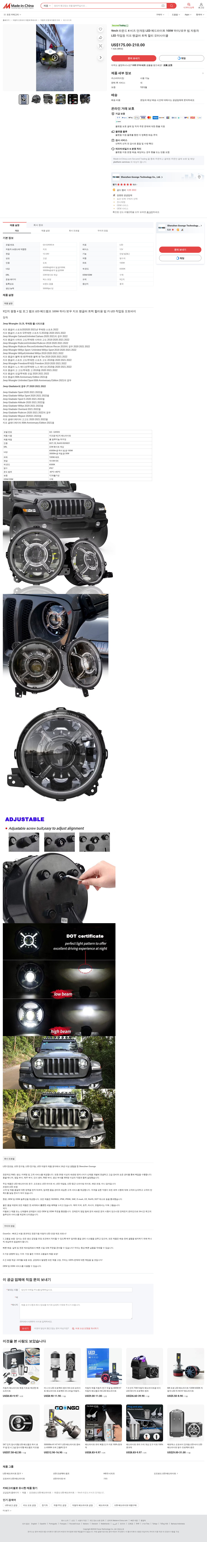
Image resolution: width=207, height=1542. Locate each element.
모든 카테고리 (13, 14)
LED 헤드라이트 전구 (12, 1473)
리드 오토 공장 (29, 1505)
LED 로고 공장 (11, 1505)
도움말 (175, 14)
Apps (187, 14)
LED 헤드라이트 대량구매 (125, 1505)
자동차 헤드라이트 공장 (82, 1505)
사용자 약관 (82, 1520)
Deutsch (95, 1524)
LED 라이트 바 (59, 1478)
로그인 (201, 7)
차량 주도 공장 (60, 1505)
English (34, 1524)
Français (63, 1524)
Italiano (86, 1524)
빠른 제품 (134, 1520)
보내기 (25, 1328)
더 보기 (6, 1510)
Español (43, 1524)
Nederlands (105, 1524)
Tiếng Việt (164, 1524)
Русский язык (74, 1524)
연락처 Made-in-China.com (117, 1520)
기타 (105, 1478)
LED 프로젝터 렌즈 (61, 1473)
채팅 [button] (183, 58)
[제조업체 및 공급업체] (18, 6)
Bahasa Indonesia (178, 1524)
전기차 (45, 1505)
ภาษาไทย (145, 1524)
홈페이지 (6, 20)
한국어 (122, 1524)
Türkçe (154, 1524)
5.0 (169, 229)
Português (53, 1524)
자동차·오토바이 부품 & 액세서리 (25, 20)
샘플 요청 (167, 65)
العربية (115, 1524)
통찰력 (143, 1520)
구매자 (159, 14)
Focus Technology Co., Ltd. (107, 1529)
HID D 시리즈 (109, 1473)
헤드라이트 (67, 20)
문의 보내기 (134, 58)
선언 (73, 1520)
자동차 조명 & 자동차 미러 (50, 20)
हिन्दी (137, 1524)
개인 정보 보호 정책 (97, 1520)
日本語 (130, 1524)
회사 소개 (64, 1520)
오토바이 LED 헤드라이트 (14, 1478)
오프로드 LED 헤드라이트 (165, 1473)
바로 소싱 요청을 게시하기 (85, 1328)
